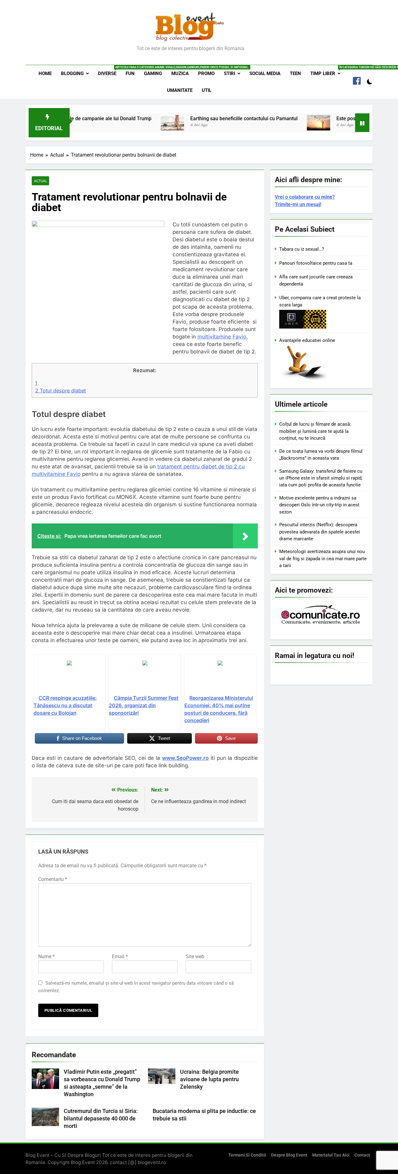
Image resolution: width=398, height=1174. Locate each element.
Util (206, 90)
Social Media (264, 73)
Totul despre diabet (60, 390)
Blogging (72, 73)
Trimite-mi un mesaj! (298, 204)
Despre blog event (289, 1155)
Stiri (229, 73)
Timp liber (327, 71)
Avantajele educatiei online (307, 340)
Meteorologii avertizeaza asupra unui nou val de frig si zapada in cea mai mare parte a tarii (323, 558)
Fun (130, 73)
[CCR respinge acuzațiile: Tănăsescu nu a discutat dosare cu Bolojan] (69, 677)
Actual (40, 180)
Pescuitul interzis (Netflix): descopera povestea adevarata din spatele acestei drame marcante (319, 532)
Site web (195, 956)
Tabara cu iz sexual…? (301, 249)
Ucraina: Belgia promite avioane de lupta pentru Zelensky (209, 1079)
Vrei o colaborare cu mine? (305, 197)
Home (45, 73)
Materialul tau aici (330, 1155)
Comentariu (52, 879)
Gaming (153, 73)
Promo (206, 73)
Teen (295, 73)
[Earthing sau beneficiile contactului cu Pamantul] (151, 122)
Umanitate (179, 90)
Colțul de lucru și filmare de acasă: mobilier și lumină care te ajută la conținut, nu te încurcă (315, 431)
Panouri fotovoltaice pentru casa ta (315, 263)
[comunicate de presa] (321, 623)
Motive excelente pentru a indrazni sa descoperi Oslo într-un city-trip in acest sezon (319, 505)
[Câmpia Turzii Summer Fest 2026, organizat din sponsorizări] (145, 677)
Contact (362, 1155)
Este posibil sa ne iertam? (343, 118)
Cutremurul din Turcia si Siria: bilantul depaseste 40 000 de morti (101, 1118)
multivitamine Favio (221, 337)
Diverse (109, 71)
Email (120, 956)
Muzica (180, 73)
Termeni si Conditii (247, 1155)
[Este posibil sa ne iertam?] (297, 122)
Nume (46, 956)
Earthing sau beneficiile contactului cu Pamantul (222, 118)
